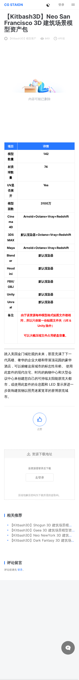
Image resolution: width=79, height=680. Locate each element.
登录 (20, 569)
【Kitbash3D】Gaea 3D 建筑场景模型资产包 (44, 530)
